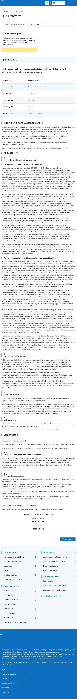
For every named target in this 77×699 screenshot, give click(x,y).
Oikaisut (7, 570)
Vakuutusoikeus (9, 618)
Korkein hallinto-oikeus (12, 600)
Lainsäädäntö (10, 552)
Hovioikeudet (8, 595)
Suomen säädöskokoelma (13, 561)
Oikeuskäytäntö (11, 586)
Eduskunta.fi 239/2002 (35, 114)
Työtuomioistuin (9, 613)
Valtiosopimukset (51, 576)
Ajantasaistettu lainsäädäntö (14, 557)
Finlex (6, 24)
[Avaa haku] (47, 3)
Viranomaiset (49, 552)
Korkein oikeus (9, 591)
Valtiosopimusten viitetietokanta (54, 590)
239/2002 (35, 24)
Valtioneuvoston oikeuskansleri (54, 561)
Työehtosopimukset (50, 570)
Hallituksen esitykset (13, 11)
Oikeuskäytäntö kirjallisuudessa (15, 622)
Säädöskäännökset (10, 575)
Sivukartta (5, 688)
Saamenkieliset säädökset (13, 580)
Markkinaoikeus (9, 609)
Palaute (4, 679)
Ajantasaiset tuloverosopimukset (54, 586)
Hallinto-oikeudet (10, 604)
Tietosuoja (5, 692)
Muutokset (8, 566)
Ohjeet (4, 670)
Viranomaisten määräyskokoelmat (55, 557)
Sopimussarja (48, 581)
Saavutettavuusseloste (10, 683)
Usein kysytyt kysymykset (10, 674)
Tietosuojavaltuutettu (51, 566)
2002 (28, 24)
